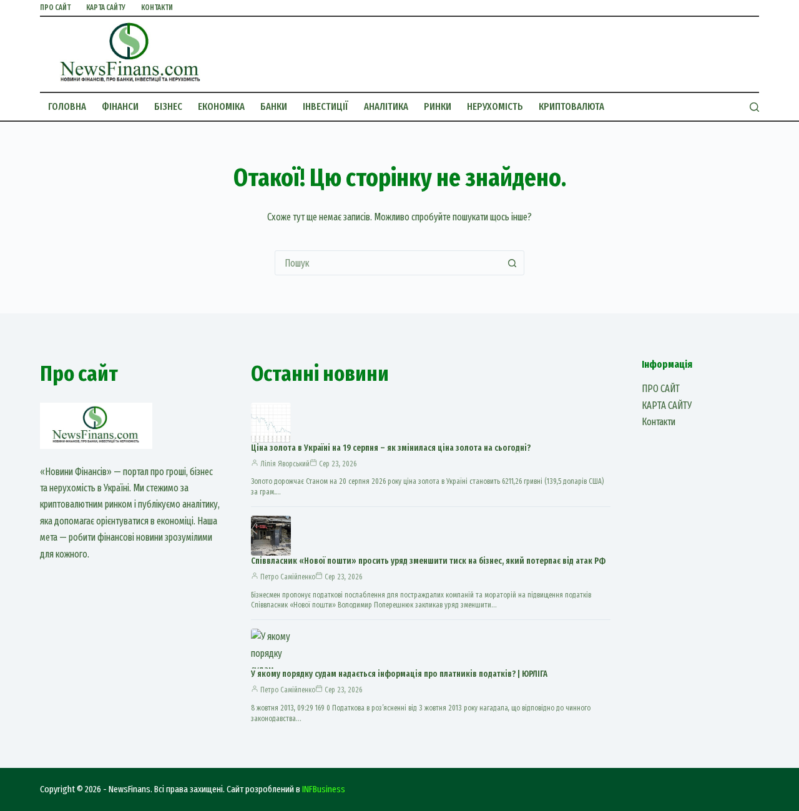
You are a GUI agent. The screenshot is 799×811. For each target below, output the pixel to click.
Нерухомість (495, 106)
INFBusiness (323, 789)
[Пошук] (754, 107)
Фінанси (120, 106)
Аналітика (386, 106)
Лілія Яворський (285, 464)
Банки (273, 106)
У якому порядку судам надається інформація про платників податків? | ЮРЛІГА (399, 674)
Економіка (221, 106)
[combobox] (387, 262)
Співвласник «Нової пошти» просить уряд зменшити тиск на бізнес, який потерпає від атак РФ (428, 561)
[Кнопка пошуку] (512, 263)
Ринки (437, 106)
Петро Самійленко (287, 577)
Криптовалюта (571, 106)
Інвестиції (325, 106)
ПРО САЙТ (55, 7)
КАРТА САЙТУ (105, 7)
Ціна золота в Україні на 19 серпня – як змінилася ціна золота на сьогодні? (391, 448)
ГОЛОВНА (67, 106)
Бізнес (168, 106)
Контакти (157, 7)
